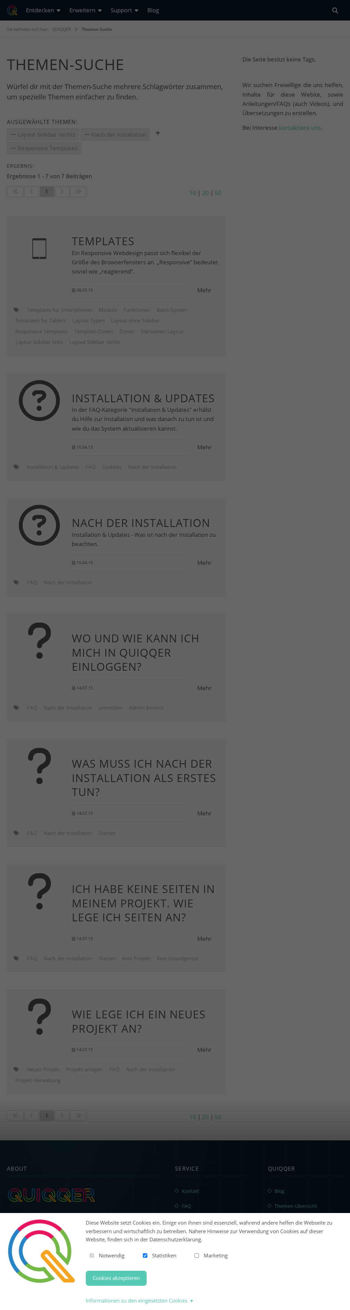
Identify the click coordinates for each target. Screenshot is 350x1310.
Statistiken (164, 1255)
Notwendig (111, 1255)
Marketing (216, 1255)
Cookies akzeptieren (116, 1277)
